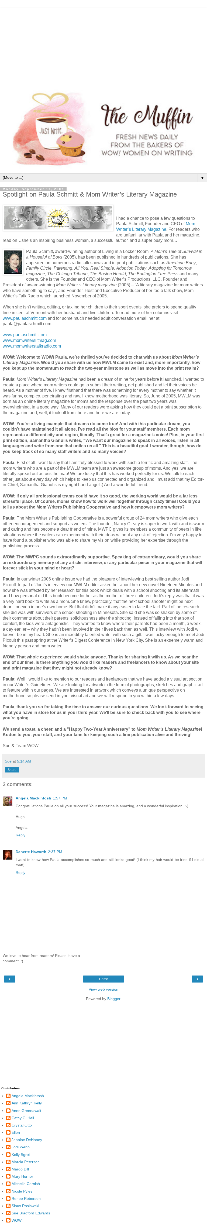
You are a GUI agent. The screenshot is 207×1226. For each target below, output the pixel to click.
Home (103, 979)
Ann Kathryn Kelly (27, 1103)
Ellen (16, 1132)
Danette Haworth (31, 852)
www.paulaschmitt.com (25, 318)
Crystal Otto (22, 1125)
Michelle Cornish (26, 1184)
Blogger (113, 999)
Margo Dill (20, 1169)
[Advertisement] (103, 46)
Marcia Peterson (26, 1162)
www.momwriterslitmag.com (29, 340)
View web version (103, 989)
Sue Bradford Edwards (31, 1213)
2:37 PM (55, 852)
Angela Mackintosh (33, 798)
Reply (20, 835)
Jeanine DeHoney (27, 1140)
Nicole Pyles (22, 1191)
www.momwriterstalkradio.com (32, 346)
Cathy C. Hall (23, 1118)
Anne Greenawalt (26, 1110)
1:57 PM (60, 798)
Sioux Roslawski (25, 1206)
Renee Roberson (26, 1198)
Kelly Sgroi (21, 1154)
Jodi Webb (21, 1147)
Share (12, 770)
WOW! (17, 1220)
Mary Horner (22, 1176)
